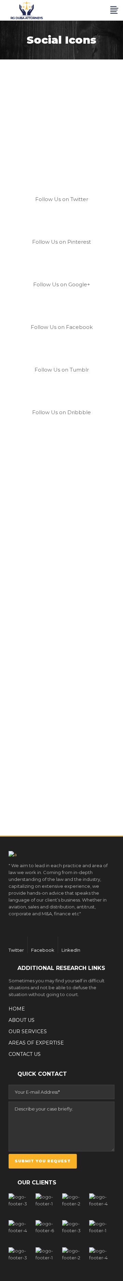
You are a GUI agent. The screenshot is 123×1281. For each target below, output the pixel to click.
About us (22, 1020)
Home (17, 1009)
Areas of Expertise (36, 1043)
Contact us (25, 1054)
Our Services (28, 1031)
